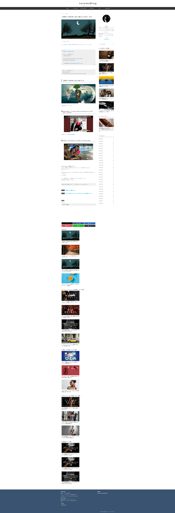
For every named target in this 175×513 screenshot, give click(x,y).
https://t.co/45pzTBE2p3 (70, 60)
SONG (63, 200)
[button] (89, 226)
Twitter (65, 44)
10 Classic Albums (71, 134)
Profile (107, 37)
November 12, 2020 (79, 63)
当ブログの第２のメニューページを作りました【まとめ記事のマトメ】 (79, 193)
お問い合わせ (106, 39)
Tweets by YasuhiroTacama (102, 493)
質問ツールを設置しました (71, 190)
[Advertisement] (78, 213)
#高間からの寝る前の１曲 (68, 51)
